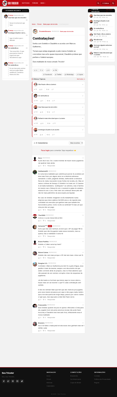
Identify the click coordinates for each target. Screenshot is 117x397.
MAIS (42, 3)
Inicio (34, 24)
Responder (51, 165)
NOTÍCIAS (25, 3)
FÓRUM (35, 3)
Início (48, 376)
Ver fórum (24, 10)
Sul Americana (75, 379)
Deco (40, 158)
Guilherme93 (43, 171)
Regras (96, 383)
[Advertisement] (58, 15)
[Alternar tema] (113, 3)
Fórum (39, 24)
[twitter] (8, 381)
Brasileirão (74, 376)
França (10, 15)
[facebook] (3, 381)
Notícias (49, 383)
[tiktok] (22, 381)
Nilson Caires (43, 252)
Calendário (51, 386)
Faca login (45, 150)
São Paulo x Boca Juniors (47, 84)
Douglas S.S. (43, 263)
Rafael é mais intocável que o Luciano (51, 118)
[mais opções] (83, 158)
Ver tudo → (109, 11)
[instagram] (13, 381)
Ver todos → (81, 79)
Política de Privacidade (102, 379)
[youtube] (17, 381)
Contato (97, 376)
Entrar (106, 3)
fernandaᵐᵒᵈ (42, 226)
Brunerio (41, 323)
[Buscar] (98, 3)
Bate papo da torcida (50, 24)
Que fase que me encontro (17, 18)
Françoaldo (42, 305)
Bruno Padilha (43, 241)
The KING (41, 215)
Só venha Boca (13, 48)
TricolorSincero (45, 31)
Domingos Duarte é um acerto (17, 33)
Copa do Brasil (75, 383)
